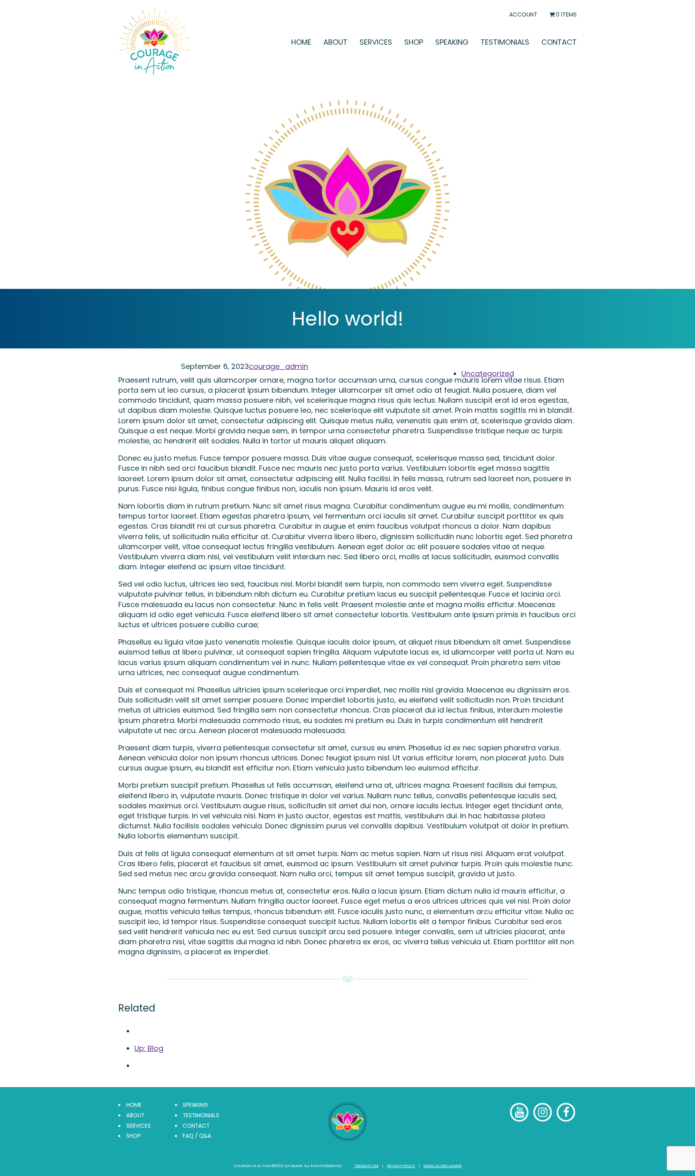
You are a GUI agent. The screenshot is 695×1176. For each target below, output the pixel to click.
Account (523, 14)
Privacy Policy (401, 1166)
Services (376, 42)
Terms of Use (366, 1166)
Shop (413, 42)
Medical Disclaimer (443, 1166)
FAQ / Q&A (197, 1136)
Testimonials (505, 42)
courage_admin (278, 366)
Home (301, 42)
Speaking (452, 42)
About (335, 42)
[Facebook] (520, 1112)
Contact (559, 42)
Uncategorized (487, 374)
